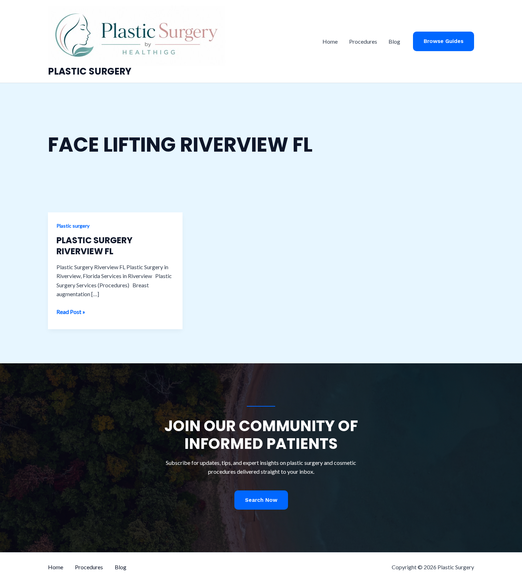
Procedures (363, 41)
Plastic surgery (72, 226)
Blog (394, 41)
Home (330, 41)
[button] (443, 41)
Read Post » (70, 312)
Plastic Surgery (89, 71)
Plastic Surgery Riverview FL (94, 245)
